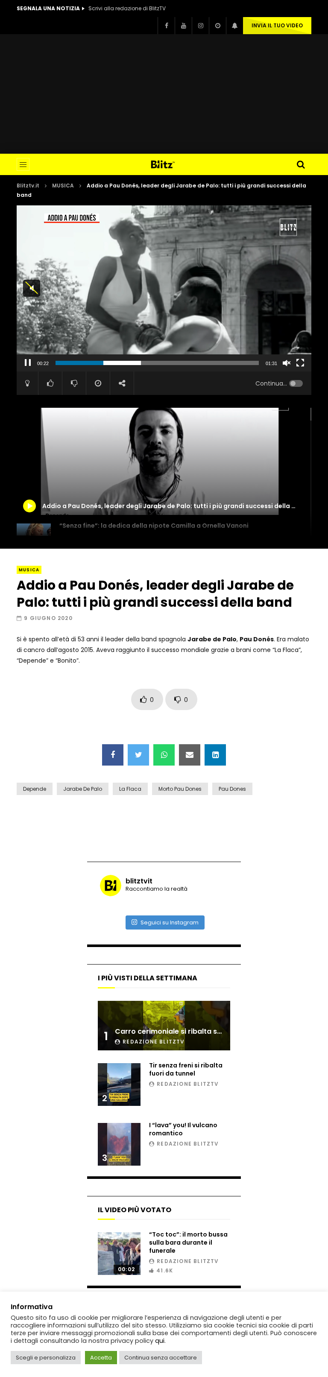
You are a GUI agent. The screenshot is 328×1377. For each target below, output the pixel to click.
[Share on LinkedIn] (215, 755)
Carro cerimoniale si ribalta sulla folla (181, 1031)
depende (34, 788)
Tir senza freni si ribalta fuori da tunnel (186, 1069)
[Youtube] (183, 25)
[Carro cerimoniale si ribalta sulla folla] (164, 1025)
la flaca (130, 788)
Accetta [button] (101, 1358)
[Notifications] (234, 25)
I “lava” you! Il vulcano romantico (183, 1129)
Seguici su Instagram (170, 922)
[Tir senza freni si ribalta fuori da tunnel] (119, 1084)
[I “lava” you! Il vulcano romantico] (119, 1144)
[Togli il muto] (286, 363)
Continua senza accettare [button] (160, 1358)
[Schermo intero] (300, 363)
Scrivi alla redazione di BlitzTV (127, 8)
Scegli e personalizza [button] (46, 1358)
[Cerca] (300, 164)
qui (159, 1340)
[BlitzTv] (164, 164)
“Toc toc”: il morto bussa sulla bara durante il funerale (188, 1242)
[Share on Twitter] (138, 755)
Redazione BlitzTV (153, 1041)
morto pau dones (180, 788)
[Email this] (189, 755)
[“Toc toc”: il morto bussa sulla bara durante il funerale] (119, 1253)
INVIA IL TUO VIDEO (277, 25)
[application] (164, 288)
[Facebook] (166, 25)
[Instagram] (200, 25)
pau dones (232, 788)
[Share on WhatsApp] (164, 755)
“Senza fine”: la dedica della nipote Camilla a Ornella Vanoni (154, 525)
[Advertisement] (164, 94)
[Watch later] (217, 25)
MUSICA (63, 185)
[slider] (157, 363)
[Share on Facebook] (112, 755)
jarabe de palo (82, 788)
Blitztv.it (28, 185)
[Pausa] (27, 363)
